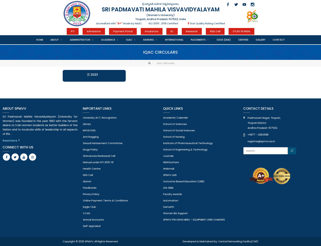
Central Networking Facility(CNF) (238, 241)
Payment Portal (123, 31)
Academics (108, 39)
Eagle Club (89, 207)
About (54, 39)
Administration (80, 39)
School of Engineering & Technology (185, 149)
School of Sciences (175, 124)
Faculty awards (172, 194)
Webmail (168, 168)
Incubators (151, 31)
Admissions (94, 31)
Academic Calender (175, 117)
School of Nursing (174, 137)
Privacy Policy (91, 194)
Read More (10, 141)
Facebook (228, 4)
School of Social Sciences (179, 130)
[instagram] (32, 157)
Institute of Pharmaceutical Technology (188, 143)
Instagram (252, 4)
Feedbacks (89, 187)
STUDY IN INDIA (241, 31)
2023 (94, 74)
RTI (72, 31)
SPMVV (89, 241)
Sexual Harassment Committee (103, 143)
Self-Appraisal (91, 226)
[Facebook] (6, 157)
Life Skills (168, 187)
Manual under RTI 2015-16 (98, 162)
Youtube (244, 4)
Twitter (236, 4)
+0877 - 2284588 (258, 134)
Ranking (148, 39)
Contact (279, 39)
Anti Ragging (91, 137)
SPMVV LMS (170, 175)
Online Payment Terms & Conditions (105, 200)
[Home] (149, 63)
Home (39, 39)
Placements (198, 39)
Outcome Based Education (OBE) (183, 181)
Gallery (260, 39)
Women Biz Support (175, 213)
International (174, 39)
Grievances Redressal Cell (99, 156)
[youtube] (24, 157)
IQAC (129, 39)
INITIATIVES (89, 130)
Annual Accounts (93, 219)
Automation (170, 200)
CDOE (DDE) (224, 39)
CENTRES (243, 39)
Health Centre (92, 168)
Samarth (168, 207)
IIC (172, 31)
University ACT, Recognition (100, 117)
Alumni (87, 181)
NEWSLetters (171, 162)
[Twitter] (15, 157)
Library (87, 124)
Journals (168, 156)
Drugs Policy (90, 149)
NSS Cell (88, 175)
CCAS (86, 213)
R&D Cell (215, 31)
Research (192, 31)
